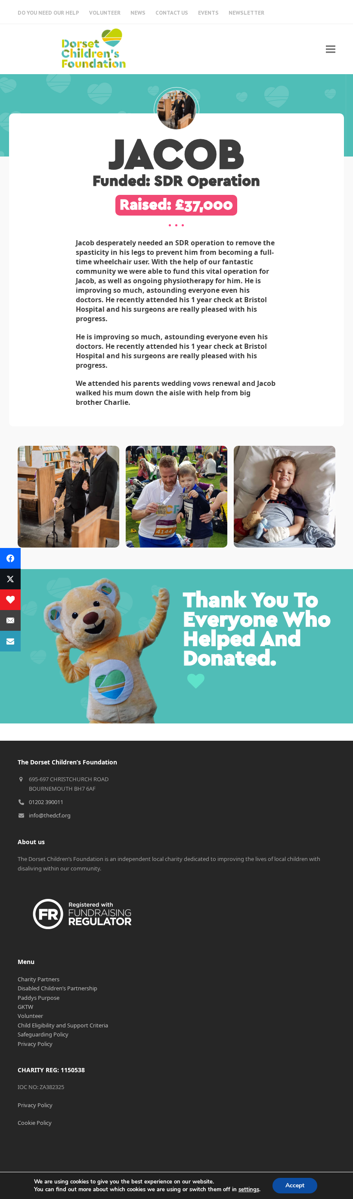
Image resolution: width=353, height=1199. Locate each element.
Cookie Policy (35, 1123)
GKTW (25, 1007)
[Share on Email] (10, 620)
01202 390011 (46, 802)
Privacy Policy (35, 1044)
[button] (330, 49)
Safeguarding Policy (43, 1034)
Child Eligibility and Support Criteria (63, 1025)
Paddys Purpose (38, 998)
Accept (294, 1185)
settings (248, 1189)
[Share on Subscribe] (10, 641)
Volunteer (30, 1016)
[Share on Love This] (10, 599)
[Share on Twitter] (10, 579)
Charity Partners (38, 979)
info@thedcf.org (50, 815)
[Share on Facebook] (10, 558)
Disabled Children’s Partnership (57, 988)
